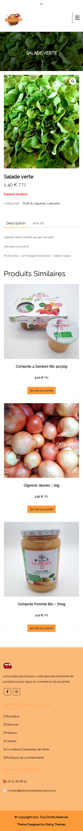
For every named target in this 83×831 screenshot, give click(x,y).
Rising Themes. (56, 824)
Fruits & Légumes (34, 203)
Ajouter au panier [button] (41, 390)
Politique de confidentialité (25, 757)
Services (12, 724)
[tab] (16, 223)
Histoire (12, 733)
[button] (72, 81)
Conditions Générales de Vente (28, 749)
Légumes (53, 203)
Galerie (11, 741)
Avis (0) (38, 223)
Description (15, 223)
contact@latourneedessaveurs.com (31, 790)
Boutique (13, 716)
